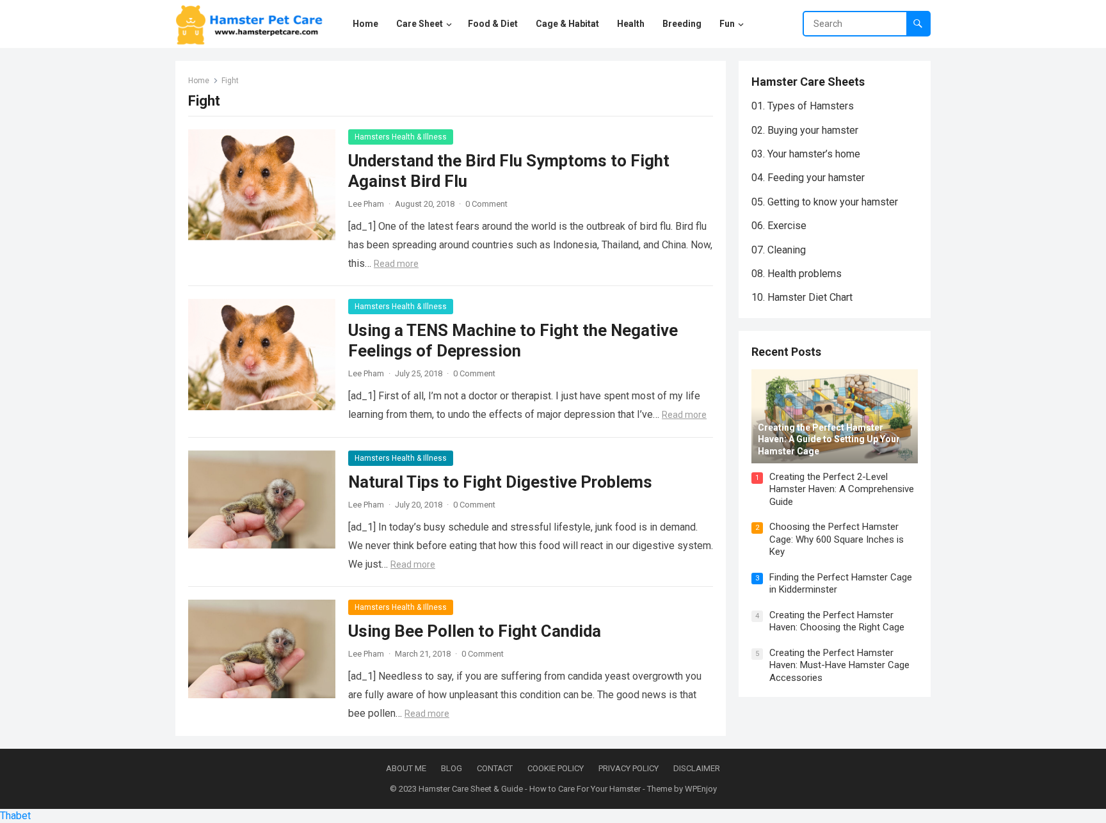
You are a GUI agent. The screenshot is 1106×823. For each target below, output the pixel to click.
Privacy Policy (628, 768)
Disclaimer (696, 768)
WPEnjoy (701, 789)
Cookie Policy (555, 768)
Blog (451, 768)
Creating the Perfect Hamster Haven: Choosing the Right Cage (836, 621)
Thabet (15, 816)
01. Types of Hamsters (802, 106)
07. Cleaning (778, 250)
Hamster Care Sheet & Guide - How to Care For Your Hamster (530, 789)
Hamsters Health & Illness (401, 136)
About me (406, 768)
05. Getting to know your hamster (824, 202)
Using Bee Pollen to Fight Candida (474, 631)
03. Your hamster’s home (805, 154)
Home (198, 80)
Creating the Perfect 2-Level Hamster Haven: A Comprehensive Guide (841, 489)
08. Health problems (796, 274)
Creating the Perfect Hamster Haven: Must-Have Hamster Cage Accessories (839, 665)
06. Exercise (778, 226)
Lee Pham (366, 204)
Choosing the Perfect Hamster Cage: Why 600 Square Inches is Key (836, 539)
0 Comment (486, 204)
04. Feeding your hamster (808, 178)
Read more (396, 264)
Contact (495, 768)
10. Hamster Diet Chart (802, 297)
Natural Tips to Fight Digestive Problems (500, 481)
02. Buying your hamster (804, 130)
